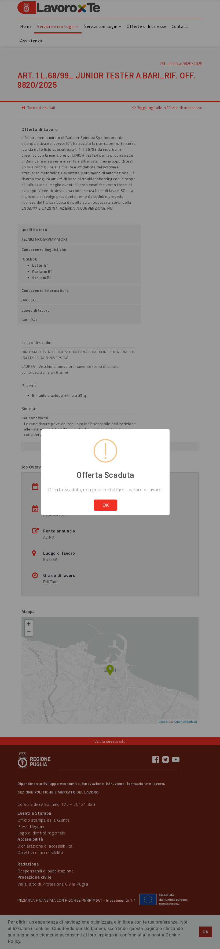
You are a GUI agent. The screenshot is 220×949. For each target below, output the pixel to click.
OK (105, 505)
